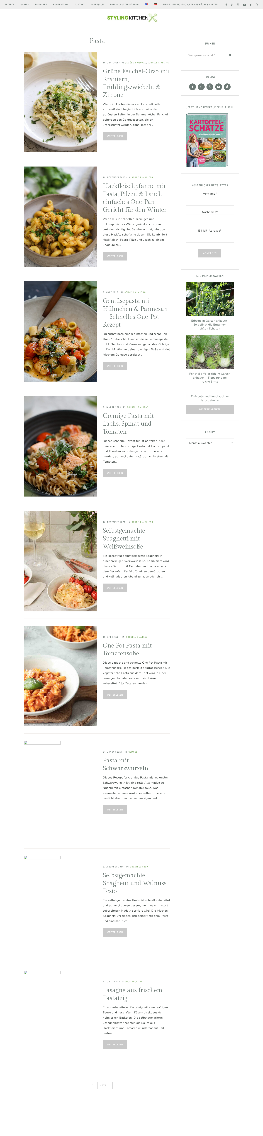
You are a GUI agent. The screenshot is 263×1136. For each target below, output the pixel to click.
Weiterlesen (115, 136)
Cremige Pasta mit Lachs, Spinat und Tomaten (128, 423)
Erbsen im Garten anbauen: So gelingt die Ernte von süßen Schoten (209, 325)
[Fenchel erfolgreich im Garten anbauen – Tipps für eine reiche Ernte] (210, 353)
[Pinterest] (201, 87)
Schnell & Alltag (158, 62)
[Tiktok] (227, 87)
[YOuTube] (219, 87)
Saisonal (140, 62)
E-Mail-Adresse (209, 231)
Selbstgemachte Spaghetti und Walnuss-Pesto (136, 883)
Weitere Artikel (210, 409)
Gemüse (129, 62)
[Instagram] (210, 87)
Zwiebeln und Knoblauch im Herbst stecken (210, 398)
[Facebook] (192, 87)
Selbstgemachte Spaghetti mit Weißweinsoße (124, 538)
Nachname (210, 212)
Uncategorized (139, 866)
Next (105, 1085)
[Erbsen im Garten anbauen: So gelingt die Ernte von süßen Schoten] (210, 300)
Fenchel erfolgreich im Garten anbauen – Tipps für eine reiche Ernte (209, 378)
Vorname (210, 194)
